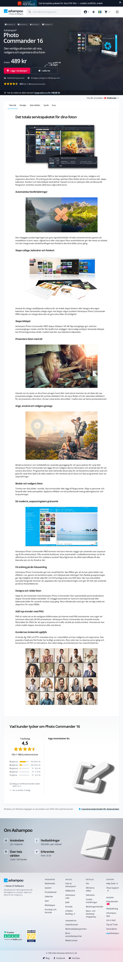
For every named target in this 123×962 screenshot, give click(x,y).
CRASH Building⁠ (69, 912)
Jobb (67, 902)
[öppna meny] (117, 12)
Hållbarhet (70, 890)
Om (87, 883)
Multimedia (50, 883)
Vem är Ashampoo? (70, 885)
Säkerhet (49, 896)
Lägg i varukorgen (18, 70)
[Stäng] (120, 2)
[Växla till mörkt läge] (93, 12)
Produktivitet (51, 892)
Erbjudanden (112, 902)
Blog (48, 958)
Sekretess (90, 895)
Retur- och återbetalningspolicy (91, 914)
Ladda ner (45, 70)
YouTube (76, 958)
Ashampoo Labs (70, 896)
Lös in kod (110, 920)
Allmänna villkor (90, 889)
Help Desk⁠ (110, 883)
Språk (46, 105)
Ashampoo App (111, 914)
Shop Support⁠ (112, 887)
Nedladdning (112, 908)
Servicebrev (111, 929)
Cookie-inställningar (91, 901)
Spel (47, 900)
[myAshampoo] (86, 12)
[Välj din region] (100, 12)
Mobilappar (50, 905)
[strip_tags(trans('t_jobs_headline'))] (31, 936)
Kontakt (68, 906)
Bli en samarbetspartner (72, 934)
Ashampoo (112, 933)
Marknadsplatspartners (72, 929)
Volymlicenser (71, 924)
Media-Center (71, 940)
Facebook (60, 958)
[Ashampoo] (13, 880)
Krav (54, 105)
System (48, 887)
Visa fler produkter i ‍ (101, 98)
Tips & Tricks (112, 924)
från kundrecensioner (32, 83)
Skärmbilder (35, 105)
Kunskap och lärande (50, 911)
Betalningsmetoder (93, 906)
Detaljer (23, 105)
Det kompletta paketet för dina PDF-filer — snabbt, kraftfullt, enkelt (70, 3)
